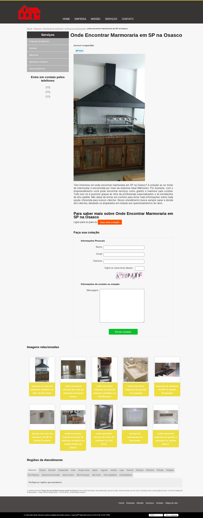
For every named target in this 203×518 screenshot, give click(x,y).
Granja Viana (83, 470)
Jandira (113, 470)
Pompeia (170, 470)
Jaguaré (104, 470)
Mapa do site (172, 503)
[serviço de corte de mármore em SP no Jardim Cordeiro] (42, 417)
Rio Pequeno (33, 475)
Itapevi (95, 470)
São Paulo (96, 475)
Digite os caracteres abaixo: (119, 268)
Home (66, 18)
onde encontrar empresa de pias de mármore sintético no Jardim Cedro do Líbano (73, 440)
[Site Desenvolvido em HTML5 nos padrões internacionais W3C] (156, 515)
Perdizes (139, 470)
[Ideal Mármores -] (42, 6)
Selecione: (32, 470)
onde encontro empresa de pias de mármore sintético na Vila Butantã (104, 391)
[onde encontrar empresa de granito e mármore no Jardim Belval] (166, 417)
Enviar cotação (123, 331)
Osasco (129, 470)
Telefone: (98, 261)
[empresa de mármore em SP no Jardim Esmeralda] (167, 370)
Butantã (51, 470)
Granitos (33, 48)
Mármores (33, 55)
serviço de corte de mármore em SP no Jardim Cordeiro (42, 437)
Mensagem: (93, 290)
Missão (95, 18)
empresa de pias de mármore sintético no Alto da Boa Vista (42, 389)
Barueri (42, 470)
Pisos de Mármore (37, 69)
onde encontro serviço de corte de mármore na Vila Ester (104, 438)
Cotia (73, 470)
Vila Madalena (125, 475)
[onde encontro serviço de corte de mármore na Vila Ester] (104, 417)
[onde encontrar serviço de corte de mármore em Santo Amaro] (73, 370)
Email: (99, 254)
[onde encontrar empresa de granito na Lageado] (136, 370)
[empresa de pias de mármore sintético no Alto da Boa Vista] (42, 370)
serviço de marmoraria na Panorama (135, 437)
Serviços (111, 18)
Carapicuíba (63, 470)
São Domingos (83, 475)
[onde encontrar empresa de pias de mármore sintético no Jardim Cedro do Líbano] (73, 417)
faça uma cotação (109, 222)
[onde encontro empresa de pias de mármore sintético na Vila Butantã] (105, 370)
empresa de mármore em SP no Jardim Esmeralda (167, 389)
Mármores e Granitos (38, 62)
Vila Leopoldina (110, 475)
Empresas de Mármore (39, 41)
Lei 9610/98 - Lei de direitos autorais (72, 492)
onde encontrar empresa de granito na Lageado (135, 389)
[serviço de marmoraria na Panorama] (135, 417)
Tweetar (79, 50)
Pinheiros (150, 470)
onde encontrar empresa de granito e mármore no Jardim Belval (165, 438)
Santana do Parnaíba (51, 475)
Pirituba (160, 470)
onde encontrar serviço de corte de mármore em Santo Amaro (73, 391)
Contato (128, 18)
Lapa (122, 470)
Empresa (80, 18)
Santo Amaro (68, 475)
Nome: (99, 247)
